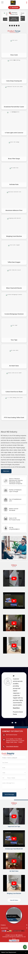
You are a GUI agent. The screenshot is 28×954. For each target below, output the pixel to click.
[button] (12, 746)
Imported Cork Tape (14, 826)
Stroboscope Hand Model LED (14, 849)
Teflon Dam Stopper (14, 262)
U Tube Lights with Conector (14, 133)
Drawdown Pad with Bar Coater (14, 107)
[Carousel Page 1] (12, 722)
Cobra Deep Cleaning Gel (14, 81)
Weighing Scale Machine (14, 236)
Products (3, 925)
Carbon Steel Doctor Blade (14, 392)
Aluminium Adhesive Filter (14, 210)
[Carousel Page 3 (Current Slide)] (15, 722)
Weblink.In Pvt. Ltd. (21, 936)
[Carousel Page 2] (14, 722)
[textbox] (14, 757)
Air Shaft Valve (14, 366)
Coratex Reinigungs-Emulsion (14, 314)
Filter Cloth (14, 55)
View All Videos (14, 900)
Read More (17, 691)
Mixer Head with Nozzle (14, 288)
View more (6, 471)
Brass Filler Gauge (14, 158)
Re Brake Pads (14, 184)
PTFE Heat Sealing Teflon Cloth (14, 417)
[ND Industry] (13, 3)
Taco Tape (14, 340)
